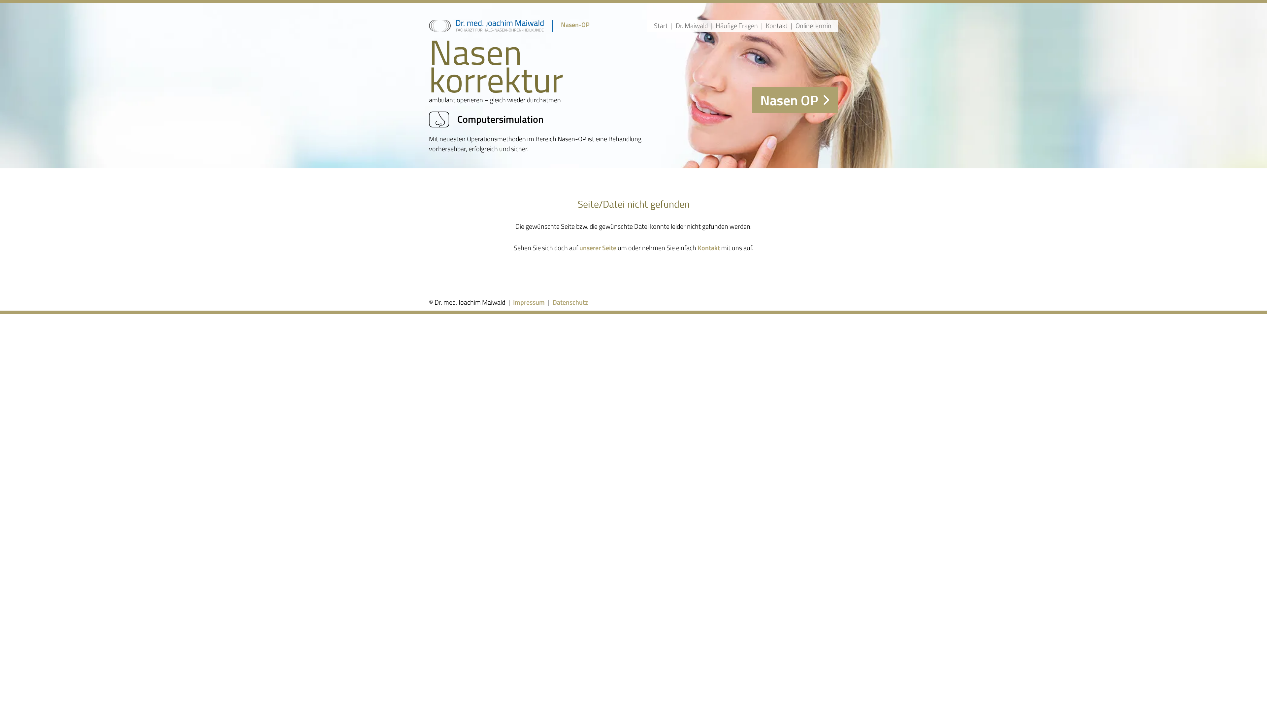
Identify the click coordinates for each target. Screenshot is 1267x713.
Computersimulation (500, 119)
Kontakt (777, 26)
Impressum (529, 302)
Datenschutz (570, 302)
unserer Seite (597, 248)
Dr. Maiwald (692, 26)
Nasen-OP (575, 24)
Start (661, 26)
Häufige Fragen (737, 26)
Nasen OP (789, 100)
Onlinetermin (813, 26)
